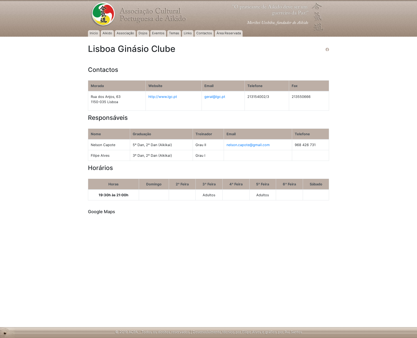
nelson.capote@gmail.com (248, 145)
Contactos (204, 33)
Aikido (107, 33)
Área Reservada (229, 33)
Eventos (158, 33)
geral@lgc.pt (214, 96)
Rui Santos (293, 332)
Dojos (143, 33)
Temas (174, 33)
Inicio (94, 33)
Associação (125, 33)
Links (188, 33)
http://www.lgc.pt (162, 96)
